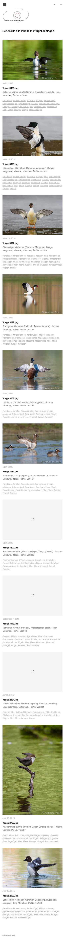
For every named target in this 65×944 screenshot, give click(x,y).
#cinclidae (19, 835)
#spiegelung (19, 340)
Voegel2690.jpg (10, 895)
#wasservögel (35, 109)
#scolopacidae (9, 565)
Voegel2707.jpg (10, 822)
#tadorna (30, 340)
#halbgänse (31, 337)
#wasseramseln (52, 841)
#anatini (16, 410)
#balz (11, 835)
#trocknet (50, 642)
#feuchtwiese (38, 712)
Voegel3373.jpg (10, 164)
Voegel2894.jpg (10, 699)
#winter (13, 188)
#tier (4, 109)
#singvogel (53, 838)
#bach (5, 835)
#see (36, 914)
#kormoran (48, 636)
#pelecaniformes (22, 639)
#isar (40, 636)
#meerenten (31, 911)
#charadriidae (8, 712)
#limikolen (50, 559)
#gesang (46, 835)
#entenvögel (50, 100)
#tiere (10, 109)
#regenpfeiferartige (11, 562)
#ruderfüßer (55, 639)
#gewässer (36, 179)
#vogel (25, 109)
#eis (46, 176)
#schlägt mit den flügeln (22, 106)
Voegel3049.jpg (10, 623)
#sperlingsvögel (9, 841)
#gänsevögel (24, 103)
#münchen (35, 182)
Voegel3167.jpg (10, 471)
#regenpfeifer (19, 715)
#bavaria (31, 100)
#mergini (6, 106)
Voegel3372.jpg (10, 243)
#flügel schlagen (10, 103)
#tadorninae (40, 340)
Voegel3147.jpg (10, 322)
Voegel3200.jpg (10, 547)
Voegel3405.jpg (10, 88)
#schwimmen (40, 106)
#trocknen (40, 642)
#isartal (34, 103)
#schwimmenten (9, 416)
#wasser (44, 185)
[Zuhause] (15, 15)
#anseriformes (19, 100)
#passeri (54, 835)
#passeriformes (9, 838)
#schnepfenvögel (51, 562)
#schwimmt (52, 106)
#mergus (26, 182)
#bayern (39, 100)
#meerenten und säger (49, 103)
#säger (44, 182)
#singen (43, 838)
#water (5, 188)
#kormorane (8, 639)
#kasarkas (43, 337)
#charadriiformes (10, 559)
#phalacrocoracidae (40, 639)
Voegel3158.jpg (10, 398)
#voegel (17, 109)
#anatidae (7, 100)
